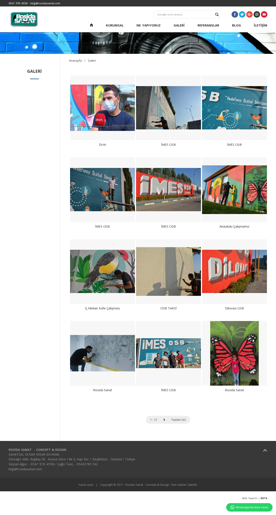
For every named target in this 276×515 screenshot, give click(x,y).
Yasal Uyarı (85, 485)
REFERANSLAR (208, 25)
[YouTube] (264, 14)
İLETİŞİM (260, 25)
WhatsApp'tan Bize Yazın (252, 507)
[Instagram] (257, 14)
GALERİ (179, 25)
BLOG (236, 25)
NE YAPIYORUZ (148, 25)
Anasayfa (75, 60)
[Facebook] (235, 14)
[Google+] (249, 14)
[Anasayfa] (91, 25)
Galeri (92, 60)
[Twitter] (242, 14)
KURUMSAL (115, 25)
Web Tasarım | (254, 498)
